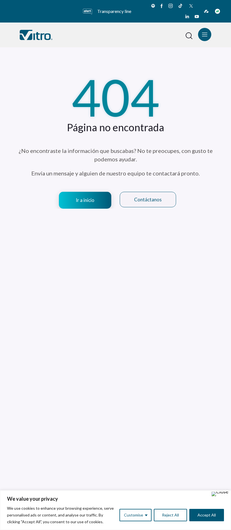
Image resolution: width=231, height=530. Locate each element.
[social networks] (153, 5)
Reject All (170, 515)
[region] (115, 510)
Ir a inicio (85, 200)
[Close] (220, 494)
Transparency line (114, 11)
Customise (133, 515)
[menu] (204, 34)
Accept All (206, 515)
